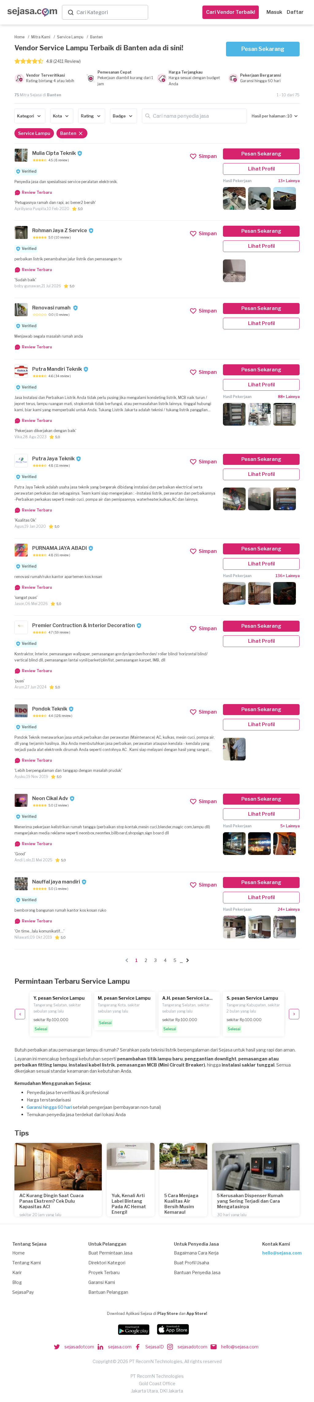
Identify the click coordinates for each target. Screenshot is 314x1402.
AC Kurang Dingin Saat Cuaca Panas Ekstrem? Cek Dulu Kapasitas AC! (51, 1201)
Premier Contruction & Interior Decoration (83, 625)
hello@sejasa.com (282, 1252)
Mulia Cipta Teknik (54, 153)
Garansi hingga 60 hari (49, 1107)
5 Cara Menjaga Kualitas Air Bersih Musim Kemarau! (181, 1204)
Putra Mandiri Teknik (57, 369)
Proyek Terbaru (104, 1272)
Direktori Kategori (106, 1262)
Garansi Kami (101, 1282)
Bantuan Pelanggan (108, 1292)
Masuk (274, 12)
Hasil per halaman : (269, 115)
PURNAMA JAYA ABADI (59, 548)
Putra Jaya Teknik (53, 459)
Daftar (295, 12)
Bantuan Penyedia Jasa (197, 1272)
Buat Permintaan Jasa (110, 1252)
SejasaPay (23, 1292)
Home (18, 1252)
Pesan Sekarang (262, 49)
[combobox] (111, 12)
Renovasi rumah (51, 308)
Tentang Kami (26, 1262)
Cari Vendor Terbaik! (230, 12)
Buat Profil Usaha (191, 1262)
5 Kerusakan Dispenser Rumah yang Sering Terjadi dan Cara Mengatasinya (250, 1201)
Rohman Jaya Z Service (59, 230)
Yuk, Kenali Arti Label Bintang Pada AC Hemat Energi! (129, 1204)
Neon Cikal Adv (50, 798)
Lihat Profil (261, 169)
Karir (17, 1272)
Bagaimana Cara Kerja (196, 1252)
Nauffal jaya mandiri (56, 882)
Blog (17, 1282)
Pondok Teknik (49, 709)
